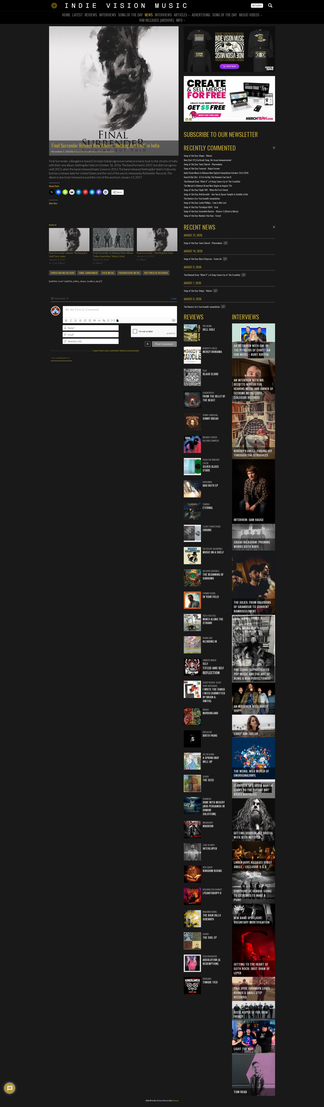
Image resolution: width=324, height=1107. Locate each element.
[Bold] (66, 321)
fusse (176, 1100)
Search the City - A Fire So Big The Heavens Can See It (207, 177)
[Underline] (75, 321)
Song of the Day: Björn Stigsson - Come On (203, 259)
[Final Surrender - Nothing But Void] (157, 239)
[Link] (104, 321)
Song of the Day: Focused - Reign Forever (202, 168)
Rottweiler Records (156, 273)
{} (108, 320)
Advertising (201, 15)
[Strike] (80, 321)
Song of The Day (224, 15)
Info (179, 20)
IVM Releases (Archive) (156, 20)
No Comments (106, 151)
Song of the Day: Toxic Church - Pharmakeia (203, 164)
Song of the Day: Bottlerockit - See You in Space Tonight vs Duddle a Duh (216, 194)
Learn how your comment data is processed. (116, 350)
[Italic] (71, 321)
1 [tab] (186, 119)
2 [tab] (190, 119)
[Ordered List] (85, 321)
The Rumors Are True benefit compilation (202, 198)
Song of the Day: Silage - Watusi (198, 155)
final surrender (88, 273)
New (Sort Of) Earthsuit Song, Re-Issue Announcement (207, 160)
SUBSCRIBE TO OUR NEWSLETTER (221, 134)
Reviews (91, 15)
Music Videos (249, 15)
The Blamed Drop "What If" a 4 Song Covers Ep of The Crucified (212, 181)
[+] (113, 320)
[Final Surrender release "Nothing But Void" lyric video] (69, 239)
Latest (77, 15)
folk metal (108, 273)
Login (173, 298)
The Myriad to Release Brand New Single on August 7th (208, 185)
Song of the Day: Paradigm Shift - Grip (201, 207)
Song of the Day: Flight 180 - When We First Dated (206, 190)
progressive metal (129, 273)
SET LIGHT (257, 5)
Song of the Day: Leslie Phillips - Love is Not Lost (205, 202)
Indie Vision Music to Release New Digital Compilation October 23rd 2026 (216, 173)
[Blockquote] (94, 321)
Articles (181, 15)
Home (66, 15)
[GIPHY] (118, 321)
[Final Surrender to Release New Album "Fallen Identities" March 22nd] (113, 239)
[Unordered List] (89, 321)
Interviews (107, 15)
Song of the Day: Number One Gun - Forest (202, 215)
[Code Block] (99, 321)
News (149, 15)
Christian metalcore (63, 273)
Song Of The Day (130, 15)
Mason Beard (81, 151)
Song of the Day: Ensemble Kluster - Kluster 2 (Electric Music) (211, 211)
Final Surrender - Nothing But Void (155, 252)
